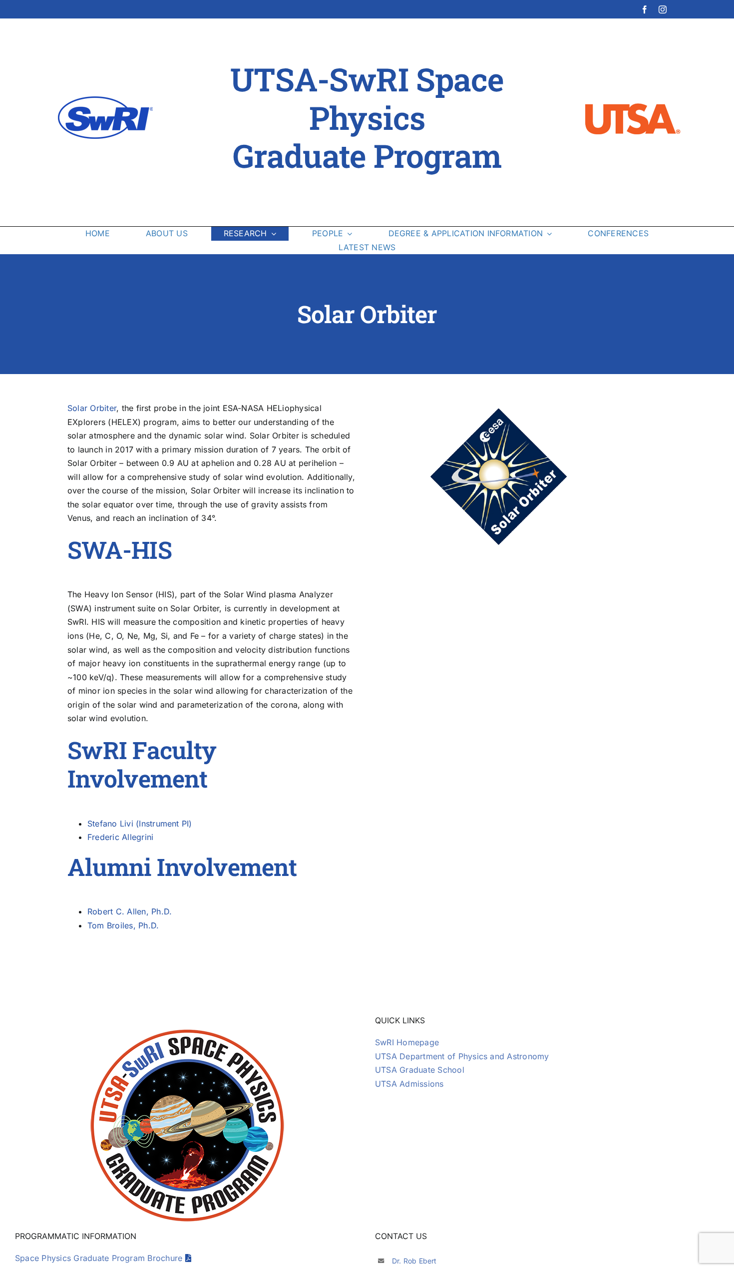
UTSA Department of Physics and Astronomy (462, 1056)
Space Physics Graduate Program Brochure (100, 1258)
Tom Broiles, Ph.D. (123, 925)
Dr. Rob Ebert (414, 1261)
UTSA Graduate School (419, 1070)
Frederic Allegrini (120, 837)
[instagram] (663, 9)
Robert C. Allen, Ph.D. (129, 911)
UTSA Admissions (409, 1084)
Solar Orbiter (91, 408)
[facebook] (645, 9)
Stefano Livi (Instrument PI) (139, 824)
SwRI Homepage (407, 1042)
